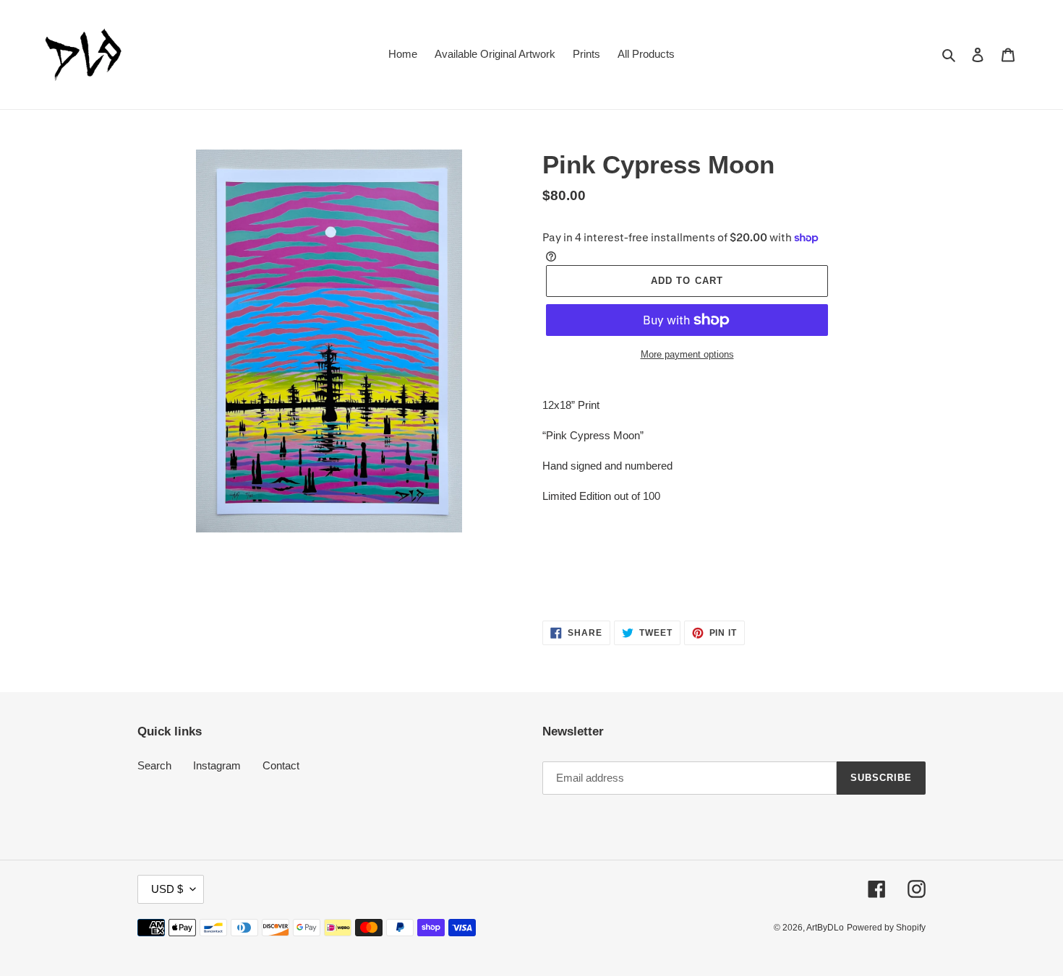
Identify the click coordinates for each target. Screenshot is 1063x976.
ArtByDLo (825, 928)
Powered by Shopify (886, 928)
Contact (280, 765)
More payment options (687, 354)
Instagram (217, 765)
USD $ (167, 889)
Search (154, 765)
